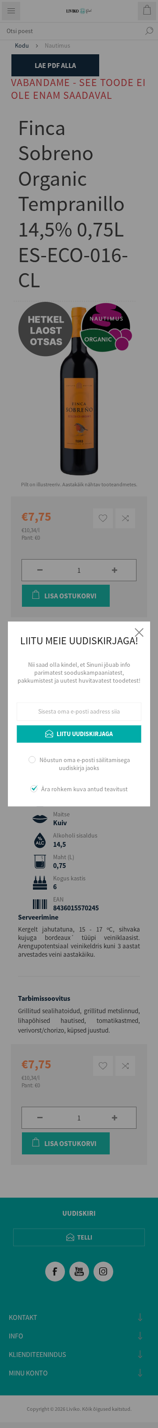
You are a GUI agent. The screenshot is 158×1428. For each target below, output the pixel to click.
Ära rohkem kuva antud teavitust (84, 789)
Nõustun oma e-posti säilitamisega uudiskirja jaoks (85, 764)
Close (139, 632)
